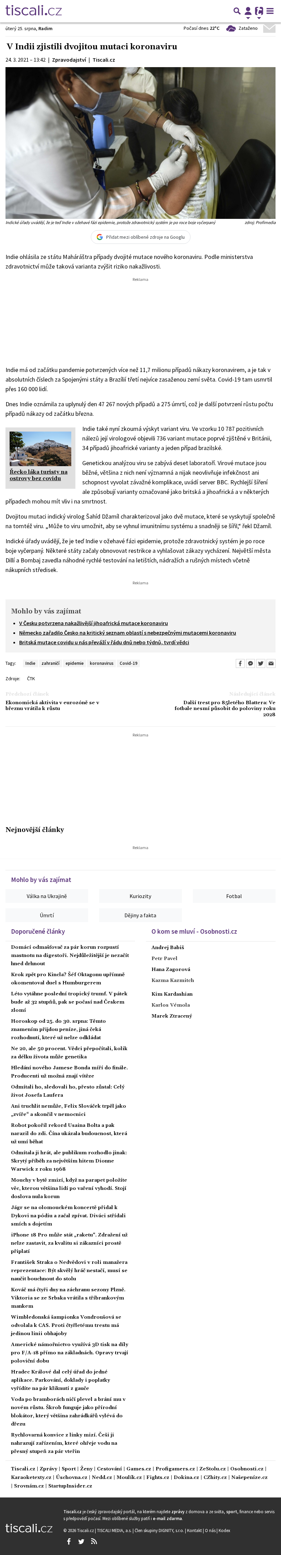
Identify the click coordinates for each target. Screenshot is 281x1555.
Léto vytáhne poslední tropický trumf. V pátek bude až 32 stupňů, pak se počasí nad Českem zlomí (69, 1002)
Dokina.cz (186, 1478)
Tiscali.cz (23, 1469)
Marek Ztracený (171, 1016)
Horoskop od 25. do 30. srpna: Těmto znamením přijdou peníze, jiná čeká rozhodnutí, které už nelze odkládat (58, 1029)
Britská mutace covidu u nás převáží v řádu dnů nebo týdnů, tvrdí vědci (104, 642)
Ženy (86, 1469)
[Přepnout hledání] (237, 11)
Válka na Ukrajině (47, 896)
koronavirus (101, 663)
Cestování (109, 1469)
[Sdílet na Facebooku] (240, 663)
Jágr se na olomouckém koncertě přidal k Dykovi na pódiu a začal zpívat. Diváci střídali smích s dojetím (68, 1216)
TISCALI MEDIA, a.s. (115, 1530)
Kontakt (195, 1530)
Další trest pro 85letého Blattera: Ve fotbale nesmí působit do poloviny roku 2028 (225, 709)
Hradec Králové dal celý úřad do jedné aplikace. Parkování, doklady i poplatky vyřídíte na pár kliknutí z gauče (60, 1380)
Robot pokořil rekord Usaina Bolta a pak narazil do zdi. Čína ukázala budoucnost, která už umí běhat (69, 1133)
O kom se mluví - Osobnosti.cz (194, 931)
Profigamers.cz (175, 1469)
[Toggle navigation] (270, 11)
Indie (30, 663)
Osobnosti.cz (247, 1469)
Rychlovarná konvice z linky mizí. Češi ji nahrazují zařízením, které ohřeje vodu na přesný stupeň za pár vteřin (64, 1443)
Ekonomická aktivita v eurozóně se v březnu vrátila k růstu (52, 706)
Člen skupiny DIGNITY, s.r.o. (160, 1530)
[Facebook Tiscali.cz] (68, 1542)
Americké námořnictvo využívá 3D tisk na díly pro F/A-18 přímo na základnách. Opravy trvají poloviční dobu (69, 1353)
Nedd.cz (102, 1478)
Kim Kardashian (172, 994)
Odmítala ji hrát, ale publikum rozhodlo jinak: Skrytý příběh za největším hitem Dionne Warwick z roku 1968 (69, 1161)
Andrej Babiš (167, 948)
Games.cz (138, 1469)
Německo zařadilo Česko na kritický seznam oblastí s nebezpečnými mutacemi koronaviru (127, 632)
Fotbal (234, 896)
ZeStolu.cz (212, 1469)
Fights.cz (157, 1478)
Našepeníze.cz (249, 1478)
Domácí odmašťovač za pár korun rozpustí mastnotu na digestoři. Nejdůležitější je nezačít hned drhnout (70, 955)
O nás (211, 1530)
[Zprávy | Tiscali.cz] (33, 11)
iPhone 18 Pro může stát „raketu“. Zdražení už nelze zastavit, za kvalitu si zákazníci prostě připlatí (69, 1243)
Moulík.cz (129, 1478)
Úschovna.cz (71, 1478)
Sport (69, 1469)
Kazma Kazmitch (172, 981)
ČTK (31, 678)
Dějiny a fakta (140, 915)
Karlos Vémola (170, 1005)
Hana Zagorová (170, 970)
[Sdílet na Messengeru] (250, 663)
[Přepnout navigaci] (248, 11)
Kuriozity (140, 896)
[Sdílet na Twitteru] (260, 663)
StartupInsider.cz (70, 1486)
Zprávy (48, 1469)
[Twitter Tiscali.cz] (81, 1542)
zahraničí (50, 663)
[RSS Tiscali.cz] (94, 1542)
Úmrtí (47, 915)
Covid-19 (128, 663)
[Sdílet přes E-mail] (271, 663)
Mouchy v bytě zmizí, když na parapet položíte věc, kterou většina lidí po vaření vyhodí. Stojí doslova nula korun (69, 1188)
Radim (45, 28)
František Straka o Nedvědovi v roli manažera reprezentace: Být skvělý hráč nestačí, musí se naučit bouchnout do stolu (69, 1270)
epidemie (74, 663)
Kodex (224, 1530)
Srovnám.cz (29, 1486)
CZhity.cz (215, 1478)
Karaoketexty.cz (31, 1478)
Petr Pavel (164, 959)
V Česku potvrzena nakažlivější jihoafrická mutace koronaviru (93, 623)
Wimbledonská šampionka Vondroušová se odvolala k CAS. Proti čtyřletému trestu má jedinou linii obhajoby (66, 1325)
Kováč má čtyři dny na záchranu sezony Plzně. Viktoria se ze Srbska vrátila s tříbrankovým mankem (68, 1298)
